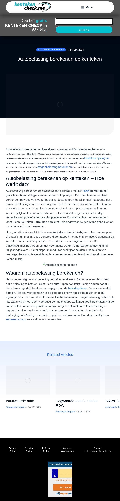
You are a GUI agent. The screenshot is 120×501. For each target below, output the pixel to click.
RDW (86, 190)
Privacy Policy (12, 449)
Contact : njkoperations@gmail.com (98, 449)
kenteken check (16, 319)
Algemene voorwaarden (67, 449)
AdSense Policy (46, 449)
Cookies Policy (29, 449)
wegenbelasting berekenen (55, 167)
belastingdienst (77, 288)
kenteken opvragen (96, 158)
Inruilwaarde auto (20, 401)
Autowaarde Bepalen (16, 407)
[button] (87, 7)
